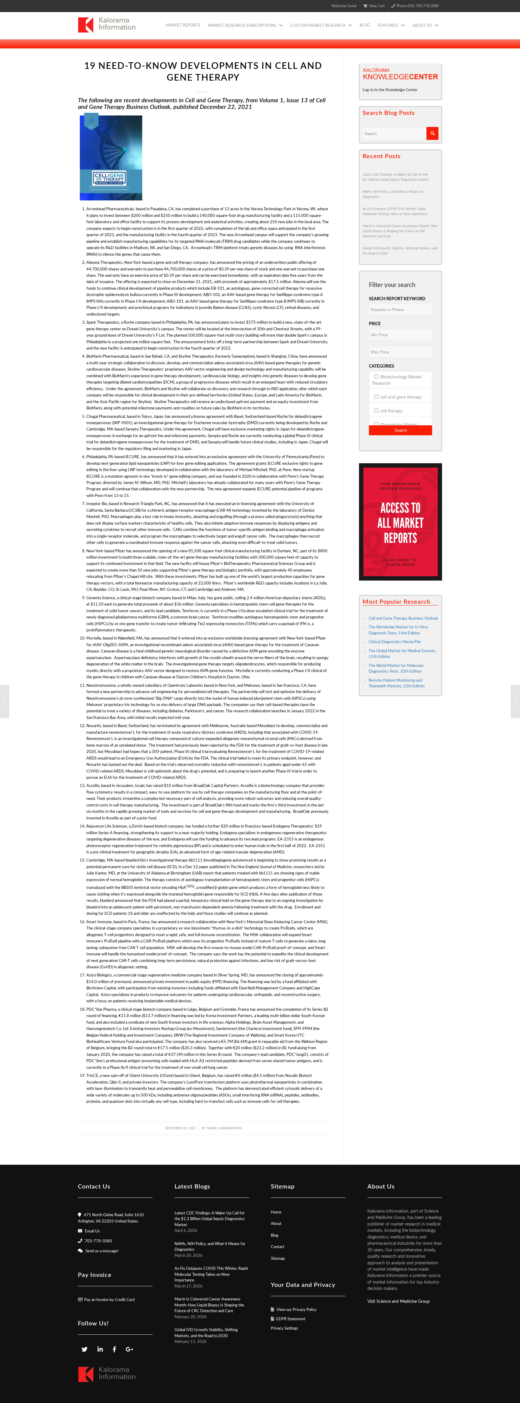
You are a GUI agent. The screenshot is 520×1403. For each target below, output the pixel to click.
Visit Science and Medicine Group (398, 1302)
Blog (274, 1236)
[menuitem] (183, 25)
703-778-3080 (98, 1241)
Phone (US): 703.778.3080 (417, 6)
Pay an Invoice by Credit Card (109, 1300)
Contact (277, 1247)
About (276, 1224)
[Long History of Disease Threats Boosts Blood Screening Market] (4, 701)
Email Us (92, 1231)
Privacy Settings (284, 1329)
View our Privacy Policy (296, 1310)
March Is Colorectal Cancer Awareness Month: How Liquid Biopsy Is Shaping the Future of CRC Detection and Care (400, 231)
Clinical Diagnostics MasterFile (395, 642)
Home (276, 1212)
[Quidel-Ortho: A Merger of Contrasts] (515, 701)
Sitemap (278, 1259)
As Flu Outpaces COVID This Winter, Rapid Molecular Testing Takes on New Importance (211, 1274)
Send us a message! (102, 1251)
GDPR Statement (290, 1319)
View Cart (377, 6)
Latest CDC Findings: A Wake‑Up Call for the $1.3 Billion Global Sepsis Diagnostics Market (210, 1219)
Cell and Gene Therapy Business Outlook (403, 619)
